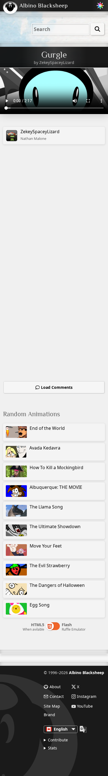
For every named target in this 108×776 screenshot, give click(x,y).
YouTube (85, 706)
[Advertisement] (54, 212)
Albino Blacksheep (86, 672)
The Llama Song (46, 507)
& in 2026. (67, 760)
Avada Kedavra (44, 448)
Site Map (52, 706)
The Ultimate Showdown (55, 526)
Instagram (86, 696)
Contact (57, 696)
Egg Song (40, 605)
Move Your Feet (46, 546)
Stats (52, 748)
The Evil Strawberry (50, 565)
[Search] (97, 29)
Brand (49, 715)
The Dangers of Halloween (57, 585)
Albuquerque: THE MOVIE (56, 487)
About (55, 687)
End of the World (47, 428)
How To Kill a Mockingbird (56, 467)
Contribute (58, 739)
